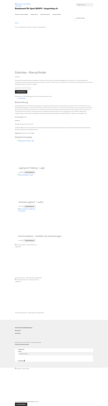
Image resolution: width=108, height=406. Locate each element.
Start (16, 27)
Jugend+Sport (34, 14)
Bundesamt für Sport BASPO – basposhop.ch (36, 8)
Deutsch (29, 27)
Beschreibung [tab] (21, 98)
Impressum (18, 333)
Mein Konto (18, 330)
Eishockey (41, 96)
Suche (19, 351)
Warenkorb (21, 360)
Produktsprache (22, 27)
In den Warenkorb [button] (29, 172)
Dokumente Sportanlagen (21, 14)
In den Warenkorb (21, 91)
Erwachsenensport (45, 14)
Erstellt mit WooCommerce (22, 344)
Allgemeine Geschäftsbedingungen (23, 327)
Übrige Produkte (56, 14)
